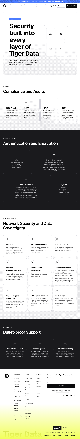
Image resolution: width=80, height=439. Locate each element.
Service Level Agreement (16, 353)
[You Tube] (67, 396)
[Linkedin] (71, 396)
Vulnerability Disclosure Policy (64, 282)
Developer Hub (39, 5)
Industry (19, 5)
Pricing (31, 5)
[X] (63, 396)
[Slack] (74, 396)
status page (59, 356)
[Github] (59, 396)
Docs (25, 5)
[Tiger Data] (7, 376)
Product (12, 5)
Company (47, 5)
